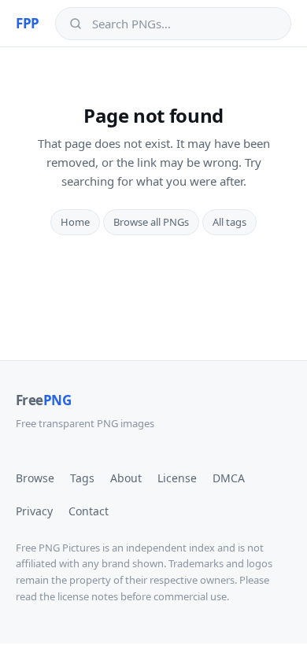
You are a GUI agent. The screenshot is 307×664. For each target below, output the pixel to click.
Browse (35, 477)
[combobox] (185, 23)
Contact (88, 511)
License (177, 477)
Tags (82, 477)
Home (75, 222)
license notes (87, 596)
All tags (229, 222)
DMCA (229, 477)
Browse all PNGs (151, 222)
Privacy (34, 511)
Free (43, 400)
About (126, 477)
